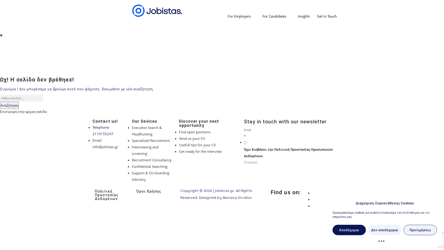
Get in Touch (327, 16)
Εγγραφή (250, 162)
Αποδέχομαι (349, 230)
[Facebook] (330, 193)
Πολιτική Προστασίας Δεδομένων (106, 195)
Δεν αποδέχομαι (384, 230)
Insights (304, 16)
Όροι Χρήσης (148, 191)
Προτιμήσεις (420, 230)
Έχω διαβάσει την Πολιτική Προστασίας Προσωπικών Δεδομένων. (288, 152)
